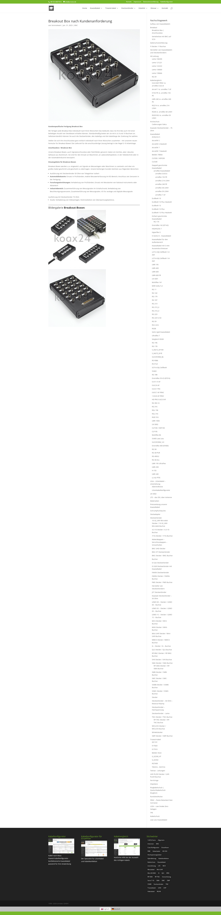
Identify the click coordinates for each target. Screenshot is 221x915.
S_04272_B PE (157, 353)
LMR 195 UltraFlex (159, 463)
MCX (164, 866)
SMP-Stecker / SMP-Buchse (162, 736)
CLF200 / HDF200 (158, 158)
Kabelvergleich (156, 80)
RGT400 (155, 763)
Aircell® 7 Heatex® (159, 151)
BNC (76, 25)
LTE (159, 866)
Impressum (137, 2)
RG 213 (154, 304)
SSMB (149, 884)
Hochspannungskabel (154, 855)
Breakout (153, 27)
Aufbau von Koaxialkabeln (160, 24)
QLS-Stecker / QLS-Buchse (162, 650)
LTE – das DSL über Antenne (161, 497)
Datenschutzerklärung (150, 2)
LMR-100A (156, 421)
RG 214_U (155, 311)
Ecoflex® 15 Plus (158, 209)
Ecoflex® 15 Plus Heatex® (162, 212)
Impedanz (154, 784)
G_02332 (155, 760)
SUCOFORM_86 (157, 357)
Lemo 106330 (157, 59)
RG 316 (154, 407)
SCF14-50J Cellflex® (159, 367)
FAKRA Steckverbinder (160, 572)
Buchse (155, 559)
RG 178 (154, 346)
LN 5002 (155, 424)
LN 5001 (155, 279)
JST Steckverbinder (159, 592)
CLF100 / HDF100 (158, 428)
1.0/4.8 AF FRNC (158, 396)
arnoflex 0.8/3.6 (161, 173)
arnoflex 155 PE (161, 177)
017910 (154, 749)
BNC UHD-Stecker (158, 548)
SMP (168, 880)
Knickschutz (154, 121)
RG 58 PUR (156, 453)
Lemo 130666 (157, 73)
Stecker (155, 697)
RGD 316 (155, 417)
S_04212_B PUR (157, 350)
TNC (167, 884)
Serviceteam (56, 25)
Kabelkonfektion (163, 858)
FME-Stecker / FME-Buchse (162, 582)
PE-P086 (155, 360)
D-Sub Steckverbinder (160, 563)
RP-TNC (157, 877)
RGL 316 (155, 414)
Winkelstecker (157, 732)
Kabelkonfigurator (166, 2)
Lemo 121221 (157, 62)
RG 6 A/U (155, 325)
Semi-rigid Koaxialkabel (161, 332)
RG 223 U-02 (156, 318)
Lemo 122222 (157, 66)
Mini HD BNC (152, 873)
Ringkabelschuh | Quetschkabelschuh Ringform (158, 790)
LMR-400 (155, 268)
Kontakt (129, 2)
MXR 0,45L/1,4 (157, 286)
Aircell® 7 (156, 147)
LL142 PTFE (156, 478)
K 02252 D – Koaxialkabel (161, 236)
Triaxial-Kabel (110, 8)
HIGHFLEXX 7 (157, 229)
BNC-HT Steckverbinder (161, 552)
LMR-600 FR (156, 275)
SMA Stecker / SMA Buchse (162, 663)
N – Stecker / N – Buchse (161, 646)
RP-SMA (150, 877)
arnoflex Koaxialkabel (162, 171)
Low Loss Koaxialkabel (158, 820)
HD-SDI (164, 851)
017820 (154, 746)
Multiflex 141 (157, 282)
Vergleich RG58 (158, 339)
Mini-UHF (160, 869)
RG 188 (154, 375)
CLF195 (154, 431)
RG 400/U (155, 456)
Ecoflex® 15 (156, 205)
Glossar (153, 8)
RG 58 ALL (156, 460)
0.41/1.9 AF (156, 382)
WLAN (159, 891)
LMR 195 (155, 264)
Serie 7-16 (151, 880)
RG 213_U (155, 307)
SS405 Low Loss (158, 438)
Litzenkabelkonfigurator (161, 490)
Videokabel (151, 891)
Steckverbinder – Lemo (160, 713)
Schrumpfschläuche (158, 511)
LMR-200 (155, 467)
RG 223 (154, 314)
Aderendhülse (157, 487)
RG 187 (154, 300)
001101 (154, 742)
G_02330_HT (156, 756)
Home (84, 8)
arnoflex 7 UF (160, 195)
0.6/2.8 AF (155, 385)
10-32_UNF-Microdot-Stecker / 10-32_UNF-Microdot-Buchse (160, 523)
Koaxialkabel (95, 8)
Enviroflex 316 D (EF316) (161, 378)
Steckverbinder (127, 8)
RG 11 (154, 289)
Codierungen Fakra (159, 124)
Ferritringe (154, 780)
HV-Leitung (154, 56)
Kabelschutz (155, 816)
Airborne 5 (156, 137)
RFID (167, 873)
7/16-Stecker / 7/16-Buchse (162, 536)
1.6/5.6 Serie (152, 840)
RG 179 (154, 296)
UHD (159, 888)
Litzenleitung (152, 866)
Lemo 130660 (157, 69)
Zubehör (142, 8)
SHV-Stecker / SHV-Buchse (162, 659)
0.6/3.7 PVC (156, 389)
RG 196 (154, 343)
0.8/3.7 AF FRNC (158, 392)
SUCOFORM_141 (158, 442)
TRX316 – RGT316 (158, 767)
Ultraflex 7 (156, 335)
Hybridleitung (152, 858)
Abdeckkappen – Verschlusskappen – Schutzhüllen (159, 542)
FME (149, 851)
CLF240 (154, 162)
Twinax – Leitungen (157, 770)
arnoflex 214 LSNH (162, 181)
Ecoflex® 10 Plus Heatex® (162, 202)
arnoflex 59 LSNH (162, 191)
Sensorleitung (166, 877)
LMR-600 (155, 272)
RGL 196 (155, 410)
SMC (163, 880)
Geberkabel (156, 851)
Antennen (151, 844)
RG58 (154, 328)
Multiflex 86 (156, 435)
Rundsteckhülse (156, 796)
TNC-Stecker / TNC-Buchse (162, 717)
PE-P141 (155, 364)
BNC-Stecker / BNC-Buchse (162, 555)
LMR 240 (155, 474)
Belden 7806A (157, 155)
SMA (157, 880)
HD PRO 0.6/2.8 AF (159, 399)
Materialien (154, 501)
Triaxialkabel (152, 888)
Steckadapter (155, 514)
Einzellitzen (165, 847)
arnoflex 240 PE (161, 184)
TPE (151, 813)
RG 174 (156, 222)
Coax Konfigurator (153, 847)
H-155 (154, 470)
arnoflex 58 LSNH (162, 188)
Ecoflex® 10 (156, 198)
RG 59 (154, 77)
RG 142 (154, 293)
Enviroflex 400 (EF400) (160, 446)
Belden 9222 (156, 753)
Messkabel (151, 869)
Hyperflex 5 (156, 232)
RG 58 (154, 449)
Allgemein (161, 840)
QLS (163, 873)
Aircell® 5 (156, 140)
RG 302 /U (156, 403)
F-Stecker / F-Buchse (158, 46)
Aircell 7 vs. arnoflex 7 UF (161, 89)
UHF (164, 888)
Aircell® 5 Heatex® (159, 144)
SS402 (154, 371)
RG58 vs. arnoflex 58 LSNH (162, 112)
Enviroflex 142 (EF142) (160, 225)
